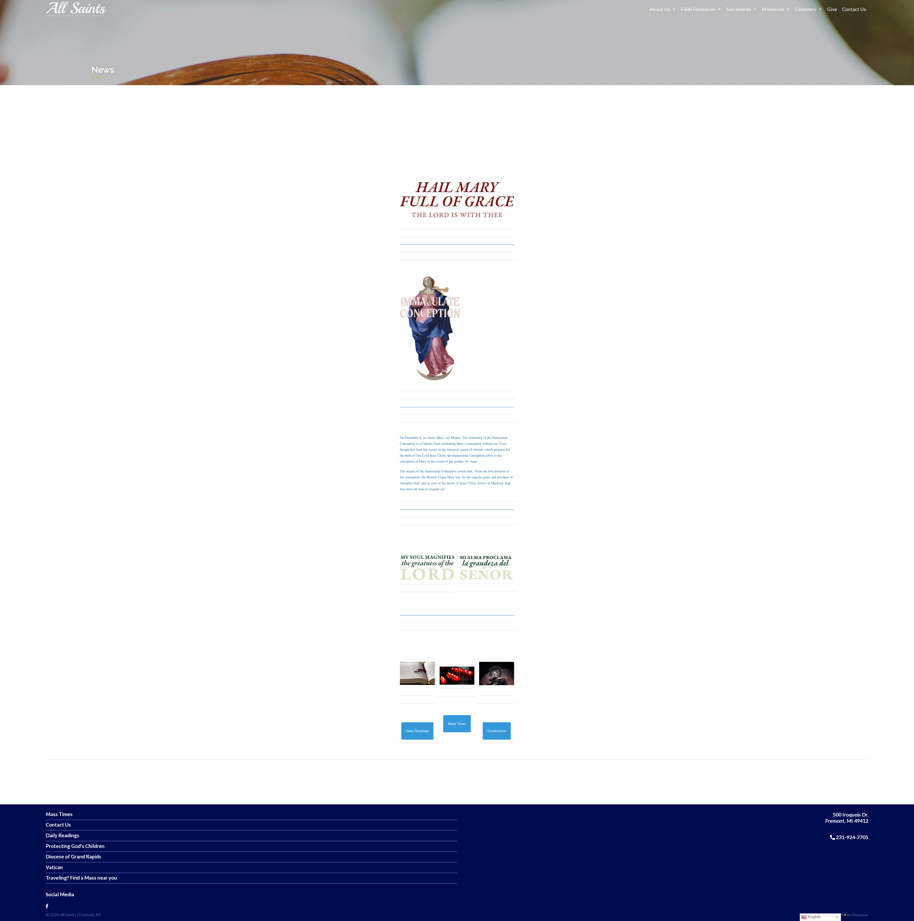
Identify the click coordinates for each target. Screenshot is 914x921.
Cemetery (805, 9)
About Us (660, 9)
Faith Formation (698, 9)
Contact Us (854, 9)
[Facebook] (47, 906)
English (814, 917)
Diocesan (860, 914)
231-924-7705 (851, 837)
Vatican (54, 867)
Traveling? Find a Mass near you (81, 878)
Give (832, 9)
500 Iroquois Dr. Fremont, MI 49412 (846, 818)
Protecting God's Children (75, 846)
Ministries (773, 9)
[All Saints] (76, 16)
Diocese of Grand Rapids (73, 856)
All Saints (68, 914)
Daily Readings (62, 835)
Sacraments (738, 9)
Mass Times (59, 814)
